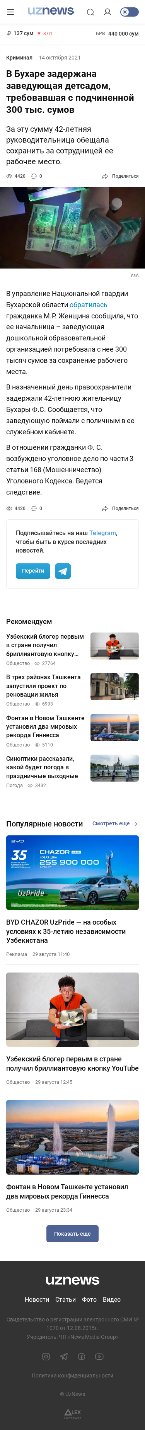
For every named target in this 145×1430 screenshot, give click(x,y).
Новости (37, 1299)
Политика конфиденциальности (72, 1375)
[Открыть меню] (10, 12)
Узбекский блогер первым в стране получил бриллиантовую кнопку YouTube (72, 1063)
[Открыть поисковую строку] (90, 12)
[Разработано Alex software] (72, 1414)
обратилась (88, 305)
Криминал (19, 57)
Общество (18, 1082)
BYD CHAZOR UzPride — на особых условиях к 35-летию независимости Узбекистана (66, 931)
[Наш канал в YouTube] (99, 1356)
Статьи (65, 1299)
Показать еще (72, 1234)
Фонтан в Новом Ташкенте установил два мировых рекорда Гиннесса (67, 1191)
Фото (89, 1299)
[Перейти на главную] (51, 11)
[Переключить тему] (129, 12)
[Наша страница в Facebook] (81, 1356)
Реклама (16, 954)
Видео (112, 1299)
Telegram (102, 533)
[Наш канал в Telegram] (63, 1356)
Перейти (33, 571)
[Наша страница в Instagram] (46, 1356)
